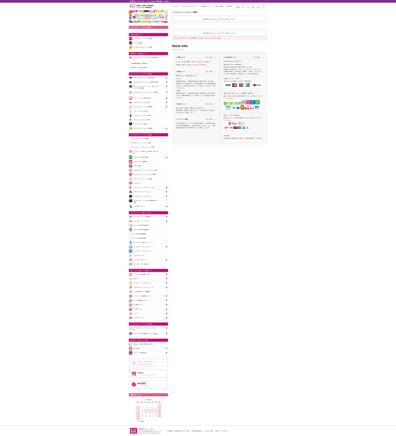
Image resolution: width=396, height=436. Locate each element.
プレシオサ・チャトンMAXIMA (142, 216)
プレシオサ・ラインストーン (141, 221)
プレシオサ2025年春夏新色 (138, 234)
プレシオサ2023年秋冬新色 (141, 225)
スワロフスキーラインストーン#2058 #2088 (145, 82)
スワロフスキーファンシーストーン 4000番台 (145, 93)
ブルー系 (200, 38)
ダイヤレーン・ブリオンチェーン (142, 283)
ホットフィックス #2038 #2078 (142, 98)
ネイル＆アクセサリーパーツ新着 (142, 47)
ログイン (243, 7)
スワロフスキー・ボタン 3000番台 (143, 128)
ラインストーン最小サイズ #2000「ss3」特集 (145, 152)
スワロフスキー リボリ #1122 (141, 102)
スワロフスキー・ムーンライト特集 (141, 143)
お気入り (258, 7)
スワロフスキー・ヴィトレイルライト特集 (145, 170)
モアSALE (136, 348)
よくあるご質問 (217, 6)
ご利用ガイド (205, 6)
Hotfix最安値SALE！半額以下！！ (140, 63)
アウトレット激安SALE (139, 352)
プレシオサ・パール (138, 255)
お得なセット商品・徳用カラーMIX (143, 344)
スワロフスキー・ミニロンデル (142, 196)
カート (263, 7)
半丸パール (136, 278)
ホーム (175, 6)
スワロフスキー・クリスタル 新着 (142, 38)
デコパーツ (136, 313)
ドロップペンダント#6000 (140, 111)
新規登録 (238, 7)
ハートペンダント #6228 (140, 124)
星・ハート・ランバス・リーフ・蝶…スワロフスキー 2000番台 (145, 87)
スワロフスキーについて (189, 6)
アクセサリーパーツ (138, 317)
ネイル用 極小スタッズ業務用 (141, 291)
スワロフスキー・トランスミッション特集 (142, 147)
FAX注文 (224, 431)
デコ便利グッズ (137, 304)
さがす (248, 7)
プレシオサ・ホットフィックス (142, 246)
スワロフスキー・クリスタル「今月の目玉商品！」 (145, 58)
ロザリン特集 (137, 166)
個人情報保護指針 (197, 431)
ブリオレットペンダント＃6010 (142, 115)
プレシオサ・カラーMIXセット (141, 264)
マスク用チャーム (138, 206)
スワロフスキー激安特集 (140, 161)
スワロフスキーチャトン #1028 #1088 (187, 38)
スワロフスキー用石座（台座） (142, 274)
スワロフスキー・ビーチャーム (142, 192)
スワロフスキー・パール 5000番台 (143, 107)
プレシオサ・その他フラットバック (143, 242)
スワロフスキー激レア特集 (140, 157)
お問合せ (217, 431)
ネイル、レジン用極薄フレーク (142, 296)
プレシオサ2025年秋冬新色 (138, 238)
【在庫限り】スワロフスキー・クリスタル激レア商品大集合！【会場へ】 (149, 1)
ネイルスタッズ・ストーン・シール (143, 287)
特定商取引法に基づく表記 (182, 431)
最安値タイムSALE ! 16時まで (139, 67)
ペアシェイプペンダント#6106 (141, 120)
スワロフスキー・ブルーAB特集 (140, 138)
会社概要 (169, 431)
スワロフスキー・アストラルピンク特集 (144, 174)
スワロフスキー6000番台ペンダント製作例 (145, 334)
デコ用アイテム (137, 309)
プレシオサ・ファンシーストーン (142, 251)
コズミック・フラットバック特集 (142, 179)
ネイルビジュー (137, 183)
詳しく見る (209, 57)
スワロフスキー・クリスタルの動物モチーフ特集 (145, 201)
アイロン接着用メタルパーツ (141, 300)
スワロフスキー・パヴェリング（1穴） (144, 187)
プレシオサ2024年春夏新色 (141, 229)
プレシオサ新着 (137, 43)
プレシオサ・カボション (140, 259)
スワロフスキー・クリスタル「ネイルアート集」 (145, 328)
